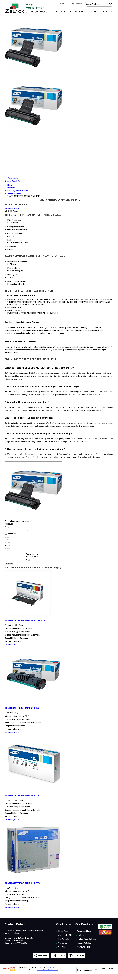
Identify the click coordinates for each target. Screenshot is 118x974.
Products (11, 188)
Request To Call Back (13, 181)
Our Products (92, 11)
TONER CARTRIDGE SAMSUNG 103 (22, 795)
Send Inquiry (13, 178)
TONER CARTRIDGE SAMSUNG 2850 (23, 883)
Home (9, 185)
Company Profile (76, 11)
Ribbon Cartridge (84, 943)
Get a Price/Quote (12, 208)
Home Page (60, 11)
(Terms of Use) (50, 967)
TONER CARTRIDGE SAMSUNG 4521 (23, 708)
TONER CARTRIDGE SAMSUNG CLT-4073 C (26, 620)
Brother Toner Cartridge (86, 939)
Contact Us (107, 11)
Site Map (62, 947)
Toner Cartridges (14, 193)
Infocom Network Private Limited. (47, 970)
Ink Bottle (81, 935)
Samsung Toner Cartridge (17, 191)
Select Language (107, 969)
